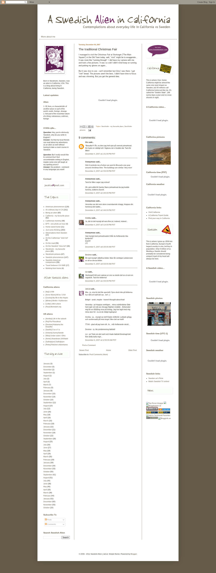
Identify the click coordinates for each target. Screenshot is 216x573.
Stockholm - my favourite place (112, 126)
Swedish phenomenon (55, 257)
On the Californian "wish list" (57, 238)
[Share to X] (86, 126)
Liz (86, 272)
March (45, 385)
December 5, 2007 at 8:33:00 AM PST (100, 264)
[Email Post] (89, 130)
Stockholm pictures (53, 254)
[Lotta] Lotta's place (53, 304)
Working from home (53, 268)
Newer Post (84, 350)
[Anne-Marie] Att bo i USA (56, 295)
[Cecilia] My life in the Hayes (57, 298)
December (47, 367)
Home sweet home (53, 227)
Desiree (88, 255)
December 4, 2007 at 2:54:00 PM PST (100, 171)
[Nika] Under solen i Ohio (56, 336)
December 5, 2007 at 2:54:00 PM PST (100, 281)
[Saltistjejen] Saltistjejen (55, 342)
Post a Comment (89, 345)
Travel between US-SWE (55, 265)
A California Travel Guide (158, 215)
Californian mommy (53, 221)
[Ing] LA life (50, 292)
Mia (86, 142)
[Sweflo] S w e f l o (53, 330)
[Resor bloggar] (154, 403)
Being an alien (51, 213)
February (47, 388)
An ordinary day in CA (54, 210)
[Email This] (81, 126)
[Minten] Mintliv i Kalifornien (56, 301)
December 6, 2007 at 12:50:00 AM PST (100, 340)
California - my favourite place (57, 216)
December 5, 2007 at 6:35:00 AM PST (100, 247)
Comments (51, 524)
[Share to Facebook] (89, 126)
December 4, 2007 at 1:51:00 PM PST (100, 154)
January (46, 364)
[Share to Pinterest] (92, 126)
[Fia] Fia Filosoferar (53, 322)
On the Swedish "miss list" (56, 246)
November (47, 370)
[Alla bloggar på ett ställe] (164, 418)
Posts (49, 520)
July (45, 379)
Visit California (154, 212)
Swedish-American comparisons (53, 261)
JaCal (87, 289)
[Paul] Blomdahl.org (53, 307)
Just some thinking (53, 230)
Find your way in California (159, 218)
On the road (50, 243)
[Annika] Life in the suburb (56, 319)
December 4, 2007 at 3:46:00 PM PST (100, 210)
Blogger (134, 554)
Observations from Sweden (56, 233)
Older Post (132, 350)
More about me (48, 36)
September (47, 373)
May (45, 415)
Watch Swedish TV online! (158, 381)
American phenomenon (55, 207)
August (46, 376)
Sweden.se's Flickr (155, 378)
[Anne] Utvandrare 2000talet (57, 339)
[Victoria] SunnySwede (55, 333)
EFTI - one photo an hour (55, 224)
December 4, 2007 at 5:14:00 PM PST (100, 225)
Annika (88, 218)
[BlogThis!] (83, 126)
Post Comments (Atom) (98, 355)
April (45, 382)
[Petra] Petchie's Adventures (57, 345)
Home (108, 350)
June (45, 412)
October (46, 400)
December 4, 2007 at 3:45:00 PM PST (100, 193)
